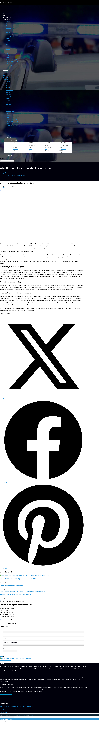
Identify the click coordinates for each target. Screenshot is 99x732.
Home (4, 13)
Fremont (8, 38)
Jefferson (9, 44)
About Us (5, 15)
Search (2, 158)
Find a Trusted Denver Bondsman (11, 586)
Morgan (8, 55)
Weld (7, 63)
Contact (5, 70)
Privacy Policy (22, 715)
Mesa (7, 53)
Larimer (8, 47)
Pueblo (8, 57)
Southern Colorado (11, 59)
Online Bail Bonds (6, 3)
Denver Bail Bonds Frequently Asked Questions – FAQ (18, 579)
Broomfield (9, 30)
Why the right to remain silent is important (14, 175)
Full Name (6, 630)
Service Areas (6, 19)
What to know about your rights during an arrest (12, 708)
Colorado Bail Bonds (12, 61)
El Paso (8, 36)
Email (5, 638)
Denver (8, 32)
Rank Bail (32, 715)
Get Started (6, 67)
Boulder (8, 28)
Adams (8, 21)
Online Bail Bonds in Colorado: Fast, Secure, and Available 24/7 (16, 706)
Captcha (5, 646)
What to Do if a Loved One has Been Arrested (15, 594)
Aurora (8, 26)
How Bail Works (7, 17)
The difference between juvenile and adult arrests (13, 709)
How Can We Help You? (10, 642)
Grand (8, 40)
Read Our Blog (3, 712)
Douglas (8, 34)
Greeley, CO (9, 65)
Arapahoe (9, 23)
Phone (5, 634)
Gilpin (7, 42)
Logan (8, 49)
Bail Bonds (6, 188)
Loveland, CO (10, 51)
